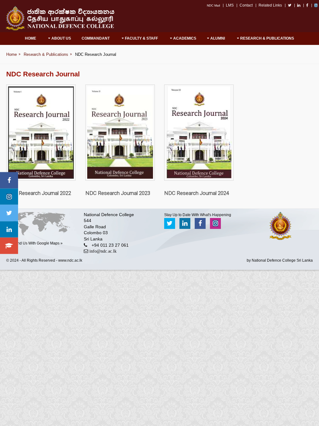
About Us (61, 38)
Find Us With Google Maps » (38, 243)
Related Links (270, 5)
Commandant (96, 38)
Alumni (217, 38)
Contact (246, 5)
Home (30, 38)
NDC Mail (213, 5)
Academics (184, 38)
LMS (230, 5)
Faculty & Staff (141, 38)
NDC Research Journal (95, 54)
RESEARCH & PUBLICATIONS (267, 38)
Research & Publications (46, 54)
